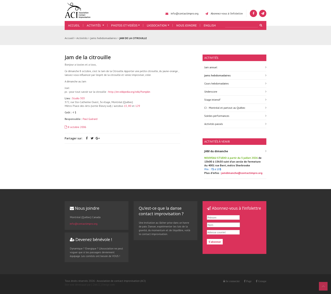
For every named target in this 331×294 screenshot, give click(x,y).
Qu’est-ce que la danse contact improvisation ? (161, 210)
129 (137, 106)
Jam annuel (210, 67)
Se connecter (233, 281)
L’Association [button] (157, 25)
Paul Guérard (90, 119)
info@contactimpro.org (184, 13)
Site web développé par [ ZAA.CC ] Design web (90, 284)
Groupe (261, 281)
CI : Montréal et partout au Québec (224, 107)
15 (125, 106)
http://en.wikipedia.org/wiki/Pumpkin (129, 91)
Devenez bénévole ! (93, 239)
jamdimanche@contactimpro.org (241, 173)
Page (248, 281)
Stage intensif (212, 99)
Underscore (210, 91)
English (210, 25)
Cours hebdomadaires (216, 83)
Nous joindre (186, 25)
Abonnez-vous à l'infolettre (227, 13)
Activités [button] (94, 25)
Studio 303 (78, 98)
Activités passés (213, 124)
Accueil (74, 25)
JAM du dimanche (216, 151)
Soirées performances (216, 115)
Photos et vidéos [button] (124, 25)
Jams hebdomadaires (217, 75)
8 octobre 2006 (77, 127)
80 (129, 106)
